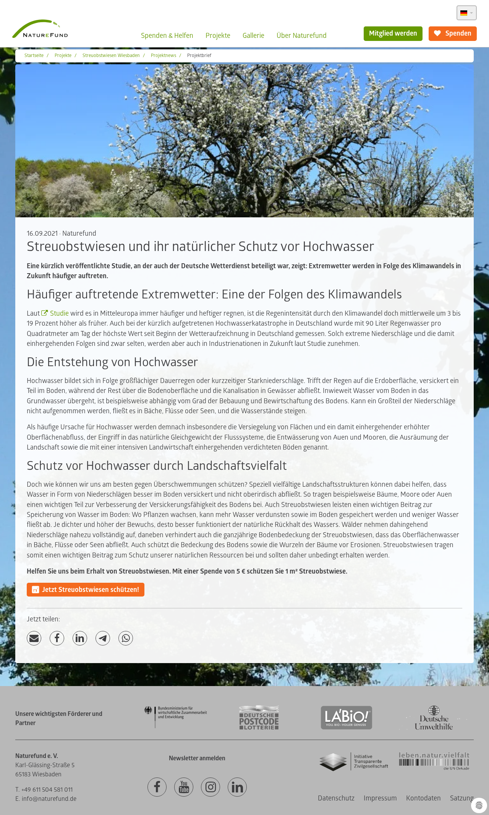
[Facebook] (57, 638)
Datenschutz (336, 798)
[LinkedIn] (80, 638)
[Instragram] (210, 787)
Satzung (462, 798)
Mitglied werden (393, 33)
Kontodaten (423, 798)
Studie (60, 314)
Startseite (34, 56)
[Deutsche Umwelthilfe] (434, 728)
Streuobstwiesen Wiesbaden (111, 56)
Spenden (457, 33)
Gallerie (253, 36)
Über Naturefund (302, 36)
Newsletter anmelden (197, 758)
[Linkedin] (237, 787)
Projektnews (163, 56)
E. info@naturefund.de (45, 799)
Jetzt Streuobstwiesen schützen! (90, 590)
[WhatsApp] (125, 638)
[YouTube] (183, 787)
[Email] (34, 638)
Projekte (218, 36)
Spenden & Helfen (167, 36)
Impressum (380, 798)
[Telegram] (103, 638)
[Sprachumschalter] (467, 12)
